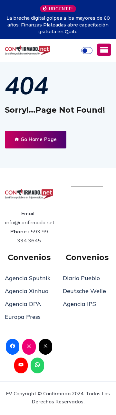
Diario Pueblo (81, 278)
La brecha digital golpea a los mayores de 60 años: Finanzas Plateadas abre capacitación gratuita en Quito (58, 25)
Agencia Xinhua (27, 291)
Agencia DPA (23, 304)
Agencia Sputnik (28, 278)
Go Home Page (38, 139)
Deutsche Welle (84, 291)
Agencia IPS (79, 304)
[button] (104, 50)
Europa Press (23, 316)
